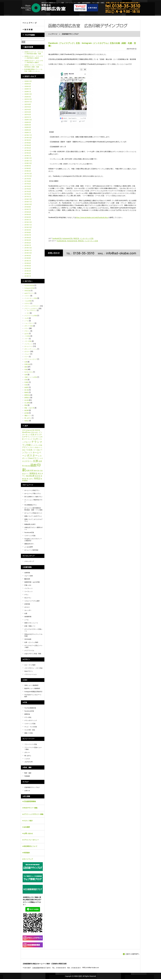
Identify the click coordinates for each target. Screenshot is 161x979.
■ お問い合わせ (28, 833)
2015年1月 (27, 245)
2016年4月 (27, 214)
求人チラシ (27, 598)
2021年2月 (27, 114)
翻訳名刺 (27, 579)
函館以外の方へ (29, 544)
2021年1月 (27, 117)
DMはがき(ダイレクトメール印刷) (33, 635)
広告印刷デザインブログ (32, 787)
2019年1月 (27, 155)
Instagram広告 (67, 238)
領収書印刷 (27, 616)
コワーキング (28, 439)
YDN (32, 432)
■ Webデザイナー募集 (30, 808)
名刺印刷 (27, 573)
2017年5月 (27, 186)
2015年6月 (27, 237)
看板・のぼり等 (29, 408)
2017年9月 (27, 179)
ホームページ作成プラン (32, 490)
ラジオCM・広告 (29, 730)
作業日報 (27, 364)
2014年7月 (27, 261)
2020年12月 (28, 120)
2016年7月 (27, 209)
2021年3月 (27, 112)
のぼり (36, 432)
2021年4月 (27, 109)
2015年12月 (28, 222)
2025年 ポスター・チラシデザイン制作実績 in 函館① (33, 61)
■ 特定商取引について (30, 846)
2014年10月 (28, 253)
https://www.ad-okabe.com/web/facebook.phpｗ (92, 217)
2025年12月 (28, 81)
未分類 (26, 400)
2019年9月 (27, 140)
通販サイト (27, 415)
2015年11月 (28, 225)
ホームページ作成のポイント (33, 513)
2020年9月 (27, 122)
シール (26, 321)
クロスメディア (29, 561)
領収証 (26, 421)
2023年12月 (28, 94)
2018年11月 (28, 161)
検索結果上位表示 (29, 524)
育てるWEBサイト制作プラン (33, 497)
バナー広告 (27, 341)
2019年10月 (28, 138)
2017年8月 (27, 181)
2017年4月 (27, 189)
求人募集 (27, 403)
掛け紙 (26, 390)
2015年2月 (27, 243)
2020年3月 (27, 127)
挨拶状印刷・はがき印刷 (32, 582)
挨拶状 (26, 387)
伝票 (25, 362)
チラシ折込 (27, 717)
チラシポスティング (30, 720)
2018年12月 (28, 158)
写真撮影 (27, 776)
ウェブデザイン (31, 310)
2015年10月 (28, 227)
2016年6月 (27, 212)
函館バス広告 (28, 733)
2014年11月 (28, 250)
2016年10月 (28, 204)
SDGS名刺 (27, 639)
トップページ (52, 34)
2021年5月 (27, 107)
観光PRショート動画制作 (32, 688)
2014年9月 (27, 255)
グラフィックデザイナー (32, 306)
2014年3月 (27, 271)
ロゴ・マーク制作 (29, 665)
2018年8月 (27, 168)
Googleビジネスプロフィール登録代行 (33, 539)
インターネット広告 (86, 238)
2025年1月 (27, 89)
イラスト (27, 296)
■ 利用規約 (26, 853)
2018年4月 (27, 171)
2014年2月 (27, 273)
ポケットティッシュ (30, 349)
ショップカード (29, 323)
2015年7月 (27, 235)
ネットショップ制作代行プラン (33, 501)
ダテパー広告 (28, 326)
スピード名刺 (28, 576)
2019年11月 (28, 135)
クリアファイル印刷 (30, 315)
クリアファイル (29, 650)
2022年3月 (27, 97)
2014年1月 (27, 276)
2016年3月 (27, 217)
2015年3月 (27, 240)
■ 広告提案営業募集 (29, 801)
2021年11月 (28, 102)
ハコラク (27, 759)
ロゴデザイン (27, 461)
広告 (25, 385)
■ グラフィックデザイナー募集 (33, 814)
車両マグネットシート (31, 623)
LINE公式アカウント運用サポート (33, 528)
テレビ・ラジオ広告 (30, 727)
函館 (25, 367)
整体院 (26, 392)
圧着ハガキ (27, 585)
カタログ (27, 303)
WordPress (26, 432)
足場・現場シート (29, 626)
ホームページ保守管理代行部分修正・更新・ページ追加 (33, 509)
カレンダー (27, 610)
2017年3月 (27, 191)
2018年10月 (28, 163)
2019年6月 (27, 145)
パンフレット (28, 344)
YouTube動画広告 (30, 708)
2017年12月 (28, 173)
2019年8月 (27, 143)
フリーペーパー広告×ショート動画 (33, 748)
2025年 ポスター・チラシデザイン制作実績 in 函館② (33, 57)
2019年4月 (27, 150)
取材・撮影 (27, 773)
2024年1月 (27, 91)
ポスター (27, 351)
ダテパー (27, 752)
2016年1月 (27, 220)
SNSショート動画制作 (31, 685)
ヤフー (26, 357)
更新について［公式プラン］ (33, 516)
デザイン (27, 331)
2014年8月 (27, 258)
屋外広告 (36, 471)
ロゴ (28, 313)
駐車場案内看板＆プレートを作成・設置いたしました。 (33, 70)
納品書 (26, 410)
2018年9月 (27, 166)
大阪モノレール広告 (30, 377)
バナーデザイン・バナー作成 (33, 668)
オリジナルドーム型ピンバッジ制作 (33, 646)
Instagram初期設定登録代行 (33, 691)
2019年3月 (27, 153)
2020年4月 (27, 125)
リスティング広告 (29, 535)
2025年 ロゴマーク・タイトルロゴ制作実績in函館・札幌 (33, 53)
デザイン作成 (34, 447)
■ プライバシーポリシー (31, 840)
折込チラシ (25, 474)
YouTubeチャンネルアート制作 (33, 695)
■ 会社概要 (26, 827)
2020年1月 (27, 132)
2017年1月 (27, 196)
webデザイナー (29, 293)
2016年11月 (28, 202)
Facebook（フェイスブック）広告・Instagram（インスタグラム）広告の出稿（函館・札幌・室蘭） (92, 44)
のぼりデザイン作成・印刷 (32, 654)
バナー (26, 339)
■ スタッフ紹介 (28, 821)
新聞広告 (27, 395)
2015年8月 (27, 232)
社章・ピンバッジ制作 (31, 642)
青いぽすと (27, 418)
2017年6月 (27, 184)
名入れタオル (28, 372)
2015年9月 (27, 230)
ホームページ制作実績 (31, 550)
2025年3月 (27, 86)
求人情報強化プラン (30, 505)
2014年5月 (27, 266)
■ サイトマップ (28, 859)
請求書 (26, 413)
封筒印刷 (27, 604)
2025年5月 (27, 84)
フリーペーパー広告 (30, 744)
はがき (26, 333)
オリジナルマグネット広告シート (33, 630)
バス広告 (27, 336)
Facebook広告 (57, 238)
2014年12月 (28, 248)
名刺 (25, 374)
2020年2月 (27, 130)
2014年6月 (27, 263)
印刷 (25, 369)
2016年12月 (28, 199)
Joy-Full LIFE (28, 762)
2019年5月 (27, 148)
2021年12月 (28, 99)
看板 (25, 405)
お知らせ (27, 790)
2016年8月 (27, 207)
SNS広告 (76, 238)
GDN (23, 430)
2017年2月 (27, 194)
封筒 (25, 379)
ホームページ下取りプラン (32, 493)
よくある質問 (28, 547)
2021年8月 (27, 104)
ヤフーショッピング (30, 359)
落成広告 (37, 476)
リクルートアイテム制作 (32, 601)
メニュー (27, 354)
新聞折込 (27, 397)
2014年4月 (27, 268)
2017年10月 (28, 176)
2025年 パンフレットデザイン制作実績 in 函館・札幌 (33, 66)
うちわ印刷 (27, 301)
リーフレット (28, 591)
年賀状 (26, 382)
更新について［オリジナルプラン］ (33, 520)
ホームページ (28, 346)
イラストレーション (30, 674)
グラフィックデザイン (31, 308)
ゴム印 (26, 318)
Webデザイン (28, 671)
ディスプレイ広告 (36, 445)
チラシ (26, 328)
